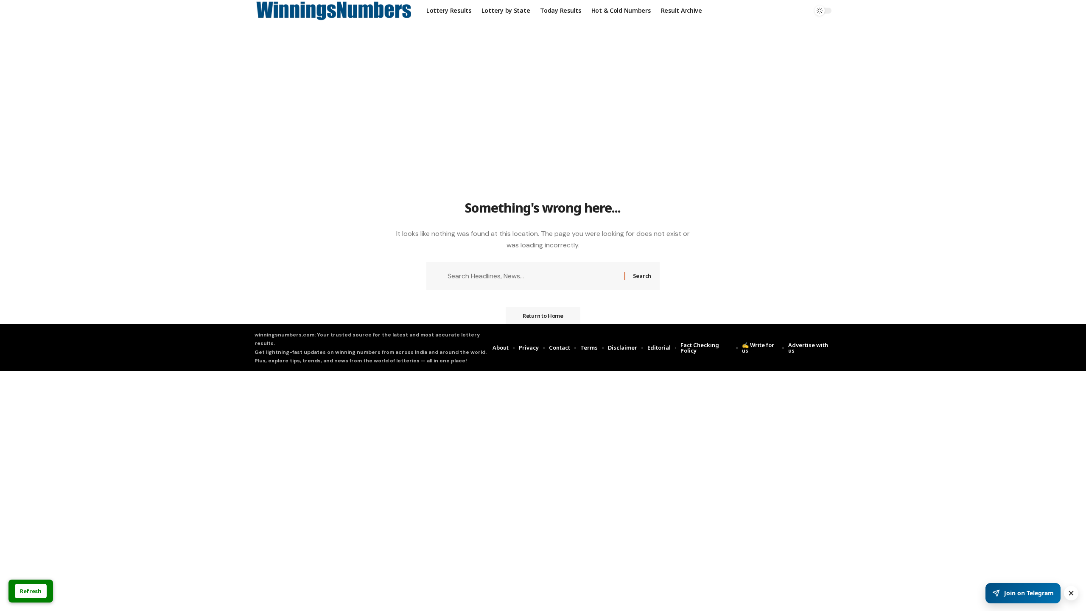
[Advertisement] (543, 134)
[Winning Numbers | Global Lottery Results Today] (334, 10)
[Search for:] (532, 276)
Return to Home (543, 316)
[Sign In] (783, 11)
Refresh (31, 591)
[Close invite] (1071, 593)
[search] (801, 10)
